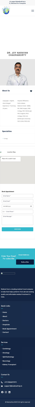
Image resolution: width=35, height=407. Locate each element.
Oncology (6, 353)
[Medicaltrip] (6, 11)
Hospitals (6, 325)
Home (5, 312)
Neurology (6, 361)
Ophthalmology (8, 357)
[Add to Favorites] (31, 91)
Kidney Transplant (9, 365)
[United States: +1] (4, 211)
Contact (6, 332)
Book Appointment (10, 329)
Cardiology (7, 349)
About (5, 316)
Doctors (6, 320)
